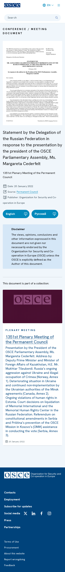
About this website (14, 553)
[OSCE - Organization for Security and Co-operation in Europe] (12, 5)
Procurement (11, 547)
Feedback (9, 565)
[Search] (56, 17)
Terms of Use (11, 541)
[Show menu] (58, 5)
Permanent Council (27, 191)
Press (7, 520)
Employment (12, 499)
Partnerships (12, 527)
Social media (12, 513)
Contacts (10, 492)
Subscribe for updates (18, 506)
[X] (25, 513)
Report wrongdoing (14, 559)
